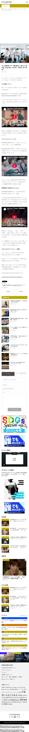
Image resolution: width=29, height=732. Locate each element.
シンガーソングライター (15, 284)
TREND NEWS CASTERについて (9, 667)
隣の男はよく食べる (17, 285)
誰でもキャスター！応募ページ (8, 679)
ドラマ (7, 285)
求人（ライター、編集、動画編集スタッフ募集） (12, 676)
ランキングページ (23, 615)
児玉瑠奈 (4, 697)
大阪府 (18, 697)
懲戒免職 (12, 700)
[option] (7, 657)
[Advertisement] (14, 27)
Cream (4, 284)
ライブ (16, 692)
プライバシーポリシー (6, 670)
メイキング (12, 692)
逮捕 (5, 704)
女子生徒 (21, 697)
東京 (5, 702)
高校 (11, 704)
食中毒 (8, 704)
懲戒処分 (18, 700)
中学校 (20, 695)
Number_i (15, 687)
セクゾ (22, 284)
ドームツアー (11, 285)
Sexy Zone (9, 284)
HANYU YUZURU (6, 687)
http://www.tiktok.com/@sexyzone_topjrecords (12, 277)
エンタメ (6, 6)
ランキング (4, 672)
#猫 (23, 474)
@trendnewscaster (6, 472)
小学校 (5, 700)
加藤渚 (7, 697)
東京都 (7, 702)
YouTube (8, 689)
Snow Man (23, 687)
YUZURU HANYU (14, 689)
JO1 (12, 687)
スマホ (5, 692)
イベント (19, 689)
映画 (2, 702)
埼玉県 (13, 697)
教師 (21, 700)
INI (10, 687)
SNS (3, 689)
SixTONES (19, 687)
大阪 (16, 697)
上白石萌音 (19, 692)
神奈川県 (10, 702)
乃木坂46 (24, 695)
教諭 (25, 700)
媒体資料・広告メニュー (7, 674)
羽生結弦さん (19, 702)
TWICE (5, 689)
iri (6, 284)
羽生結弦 (14, 702)
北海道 (10, 697)
